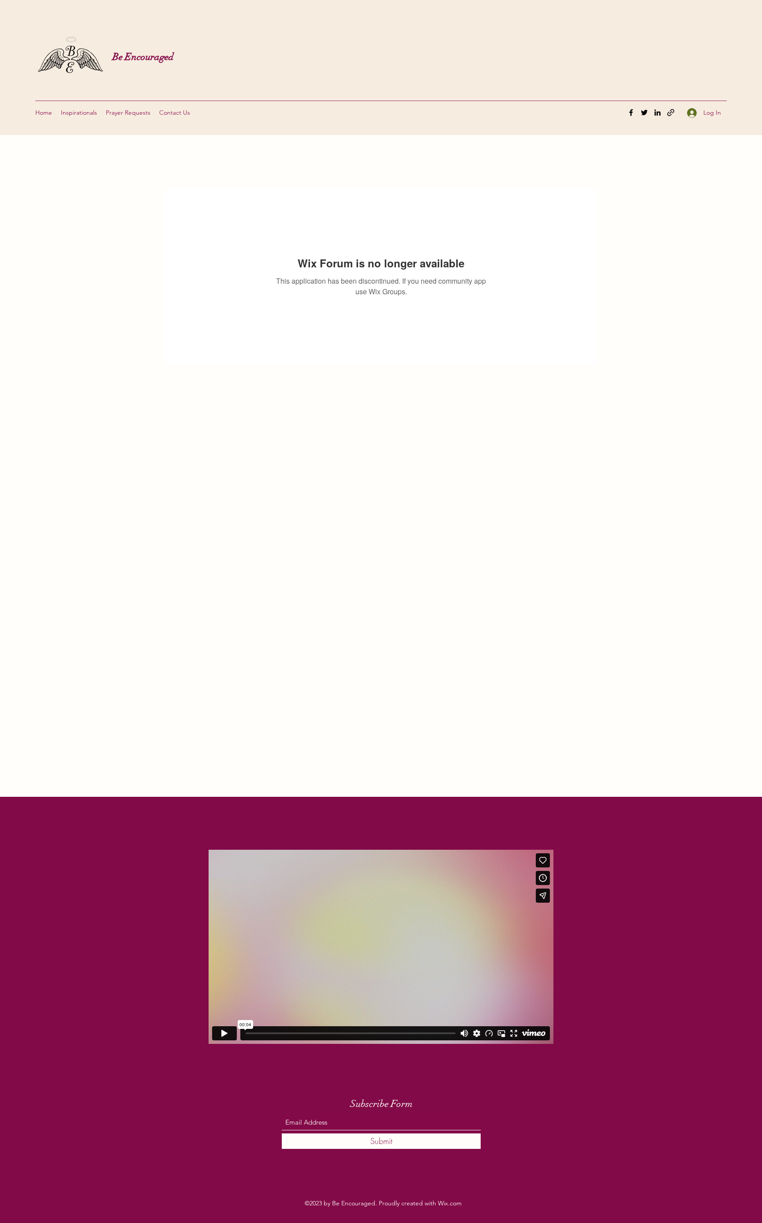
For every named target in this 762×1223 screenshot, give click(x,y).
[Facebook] (631, 112)
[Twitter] (644, 112)
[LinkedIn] (657, 112)
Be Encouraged (143, 57)
